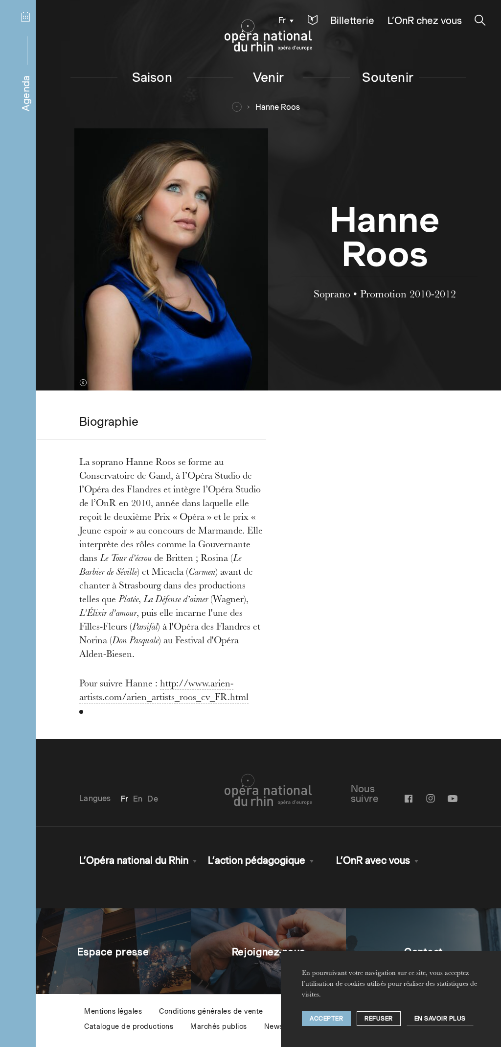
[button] (312, 20)
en (137, 799)
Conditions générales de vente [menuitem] (211, 1011)
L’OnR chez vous (424, 20)
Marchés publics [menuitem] (218, 1026)
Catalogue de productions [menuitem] (128, 1026)
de (152, 799)
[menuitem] (283, 20)
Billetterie (352, 20)
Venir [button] (268, 77)
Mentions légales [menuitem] (113, 1011)
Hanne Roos (277, 107)
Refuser (378, 1018)
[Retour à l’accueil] (268, 35)
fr (282, 20)
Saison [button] (152, 77)
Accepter (326, 1018)
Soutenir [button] (387, 77)
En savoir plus (440, 1018)
